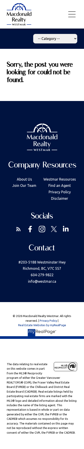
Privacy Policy (60, 192)
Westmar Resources (59, 179)
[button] (18, 229)
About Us (24, 179)
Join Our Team (24, 185)
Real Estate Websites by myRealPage (42, 325)
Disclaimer (59, 198)
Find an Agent (59, 185)
